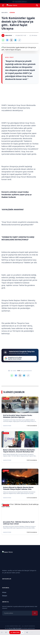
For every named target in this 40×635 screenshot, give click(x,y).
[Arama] (37, 5)
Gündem (12, 12)
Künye (4, 592)
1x (22, 632)
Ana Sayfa (4, 12)
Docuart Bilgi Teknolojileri (15, 628)
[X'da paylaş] (11, 40)
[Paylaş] (27, 632)
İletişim (4, 596)
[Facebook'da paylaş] (7, 40)
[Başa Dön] (32, 632)
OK (35, 613)
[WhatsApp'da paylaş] (3, 40)
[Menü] (3, 5)
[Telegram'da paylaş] (15, 40)
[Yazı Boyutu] (6, 632)
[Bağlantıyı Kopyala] (19, 40)
